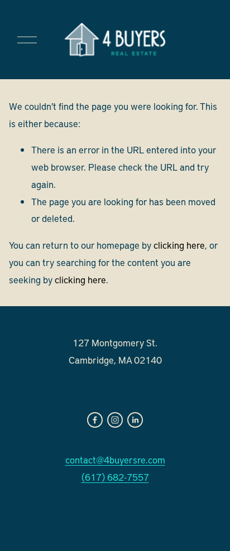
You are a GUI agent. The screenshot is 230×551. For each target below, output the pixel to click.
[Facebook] (95, 420)
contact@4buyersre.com (115, 459)
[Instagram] (115, 420)
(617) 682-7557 (115, 477)
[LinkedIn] (135, 420)
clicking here (179, 245)
